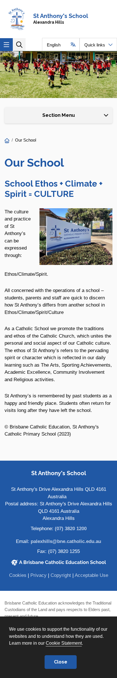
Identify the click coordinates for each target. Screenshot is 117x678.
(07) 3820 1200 (71, 528)
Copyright (61, 575)
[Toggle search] (19, 44)
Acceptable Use (91, 575)
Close (60, 662)
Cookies (17, 575)
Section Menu (58, 115)
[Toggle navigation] (6, 44)
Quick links (94, 44)
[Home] (7, 140)
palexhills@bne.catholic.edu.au (66, 541)
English (53, 44)
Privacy (38, 575)
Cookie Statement (64, 643)
